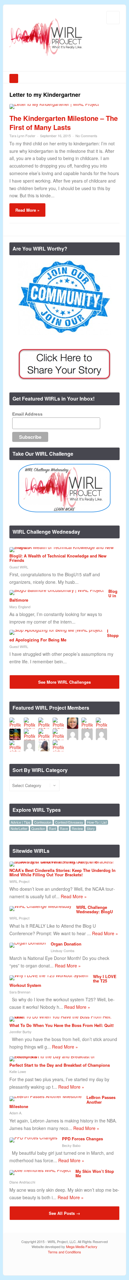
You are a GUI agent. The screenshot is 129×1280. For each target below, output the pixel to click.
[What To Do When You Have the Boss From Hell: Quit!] (62, 1016)
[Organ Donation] (27, 943)
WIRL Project (19, 881)
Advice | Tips (20, 822)
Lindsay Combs (63, 950)
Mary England (19, 606)
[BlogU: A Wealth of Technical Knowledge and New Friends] (62, 547)
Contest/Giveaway (69, 822)
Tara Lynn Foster (22, 135)
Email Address (27, 414)
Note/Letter (19, 828)
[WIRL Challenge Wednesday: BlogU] (40, 906)
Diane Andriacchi (22, 1181)
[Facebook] (96, 1265)
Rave (64, 828)
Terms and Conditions (64, 1251)
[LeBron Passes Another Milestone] (45, 1096)
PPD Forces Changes (82, 1139)
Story (91, 828)
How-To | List (97, 822)
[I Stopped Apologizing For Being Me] (55, 630)
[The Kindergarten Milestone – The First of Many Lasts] (54, 104)
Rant (52, 828)
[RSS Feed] (77, 1265)
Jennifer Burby (20, 1031)
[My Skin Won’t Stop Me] (40, 1170)
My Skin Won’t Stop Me (94, 1173)
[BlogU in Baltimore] (56, 590)
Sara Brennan (19, 991)
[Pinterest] (114, 1265)
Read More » (27, 210)
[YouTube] (105, 1265)
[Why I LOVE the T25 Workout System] (48, 975)
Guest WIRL (18, 566)
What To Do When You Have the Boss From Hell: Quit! (61, 1025)
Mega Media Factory (81, 1246)
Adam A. (15, 1112)
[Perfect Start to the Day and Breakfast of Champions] (62, 1056)
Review (77, 828)
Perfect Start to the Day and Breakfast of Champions (59, 1065)
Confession (42, 822)
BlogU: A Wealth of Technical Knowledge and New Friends (57, 558)
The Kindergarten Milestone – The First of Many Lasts (63, 122)
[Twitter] (86, 1265)
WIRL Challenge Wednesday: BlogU (94, 909)
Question (38, 828)
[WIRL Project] (46, 57)
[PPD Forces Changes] (33, 1137)
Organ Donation (66, 944)
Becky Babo (71, 1145)
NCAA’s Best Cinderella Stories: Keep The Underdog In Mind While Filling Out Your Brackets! (62, 872)
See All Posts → (64, 1213)
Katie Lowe (17, 1071)
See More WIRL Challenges (64, 682)
